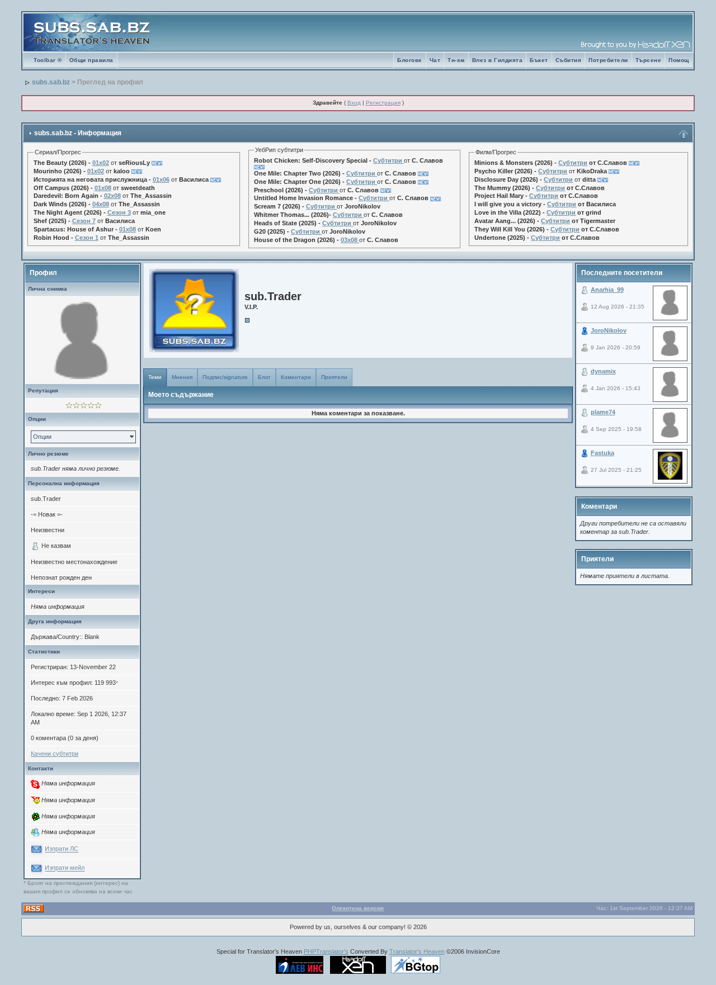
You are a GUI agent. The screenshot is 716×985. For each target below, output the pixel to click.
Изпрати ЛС (61, 849)
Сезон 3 (119, 212)
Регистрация (383, 103)
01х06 (161, 179)
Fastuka (602, 452)
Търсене (648, 60)
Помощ (678, 60)
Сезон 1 (86, 237)
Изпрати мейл (64, 868)
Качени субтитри (54, 753)
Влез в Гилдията (497, 60)
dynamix (603, 371)
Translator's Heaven (417, 951)
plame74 (603, 412)
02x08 (112, 195)
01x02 (100, 162)
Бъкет (539, 60)
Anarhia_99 (607, 289)
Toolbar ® (48, 60)
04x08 (100, 204)
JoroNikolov (608, 330)
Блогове (409, 60)
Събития (568, 60)
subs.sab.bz (51, 82)
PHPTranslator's (326, 951)
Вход (354, 103)
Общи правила (91, 60)
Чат (435, 60)
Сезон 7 (84, 220)
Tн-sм (456, 60)
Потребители (608, 60)
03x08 (349, 239)
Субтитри (387, 160)
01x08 (103, 187)
